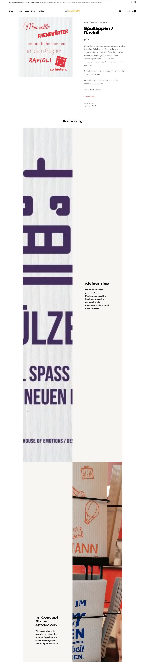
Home (86, 22)
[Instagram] (135, 2)
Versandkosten (92, 106)
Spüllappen (103, 22)
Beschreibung (72, 121)
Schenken (93, 22)
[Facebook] (131, 2)
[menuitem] (13, 11)
